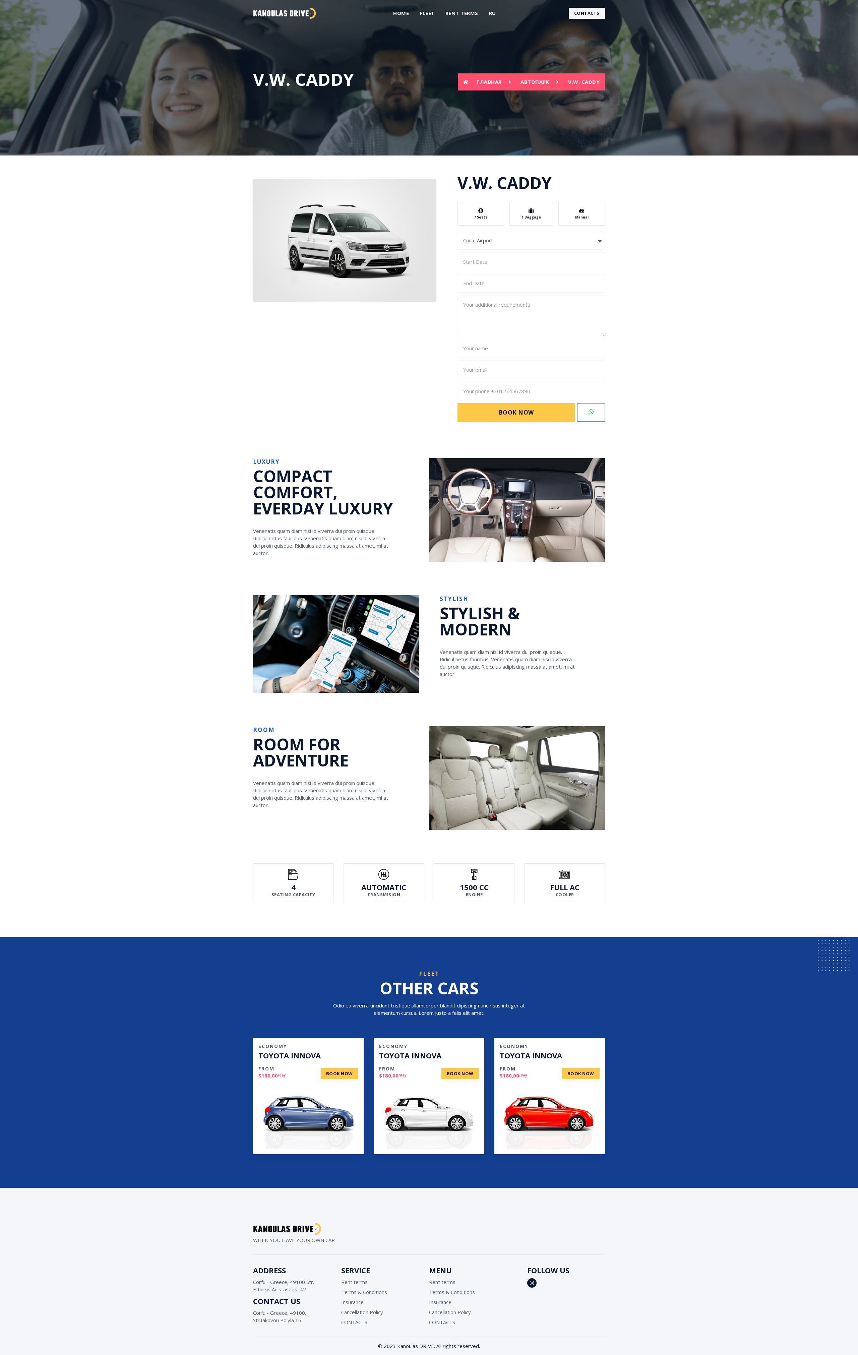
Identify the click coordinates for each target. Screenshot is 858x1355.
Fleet (427, 13)
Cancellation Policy (362, 1312)
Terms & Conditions (364, 1292)
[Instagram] (532, 1283)
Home (401, 13)
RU (492, 13)
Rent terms (461, 13)
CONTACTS (354, 1322)
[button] (587, 13)
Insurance (352, 1302)
